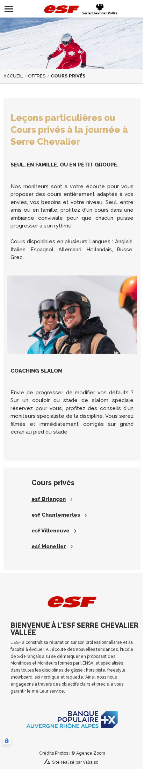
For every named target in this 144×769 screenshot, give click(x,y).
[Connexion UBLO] (6, 740)
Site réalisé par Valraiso (75, 762)
